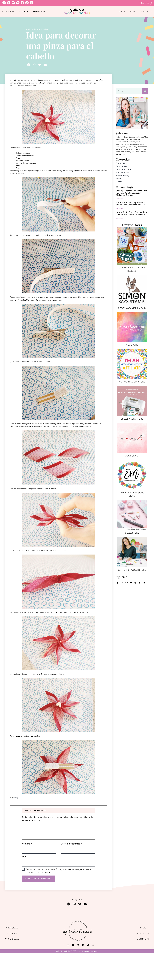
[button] (29, 64)
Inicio (143, 928)
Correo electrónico (71, 843)
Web (24, 856)
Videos (119, 182)
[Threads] (31, 2)
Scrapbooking (122, 176)
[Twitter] (17, 2)
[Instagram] (8, 2)
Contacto (146, 11)
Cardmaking (121, 163)
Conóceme (8, 11)
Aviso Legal (12, 939)
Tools (118, 179)
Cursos (23, 11)
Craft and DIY (122, 166)
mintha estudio (92, 951)
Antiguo (29, 29)
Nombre (27, 843)
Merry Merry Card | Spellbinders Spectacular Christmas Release (131, 204)
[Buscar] (145, 91)
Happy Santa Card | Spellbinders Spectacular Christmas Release (131, 213)
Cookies (12, 933)
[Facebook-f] (4, 2)
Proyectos (39, 11)
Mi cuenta (143, 933)
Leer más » (119, 199)
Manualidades (41, 29)
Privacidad (12, 928)
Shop (122, 11)
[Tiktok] (27, 2)
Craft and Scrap (123, 170)
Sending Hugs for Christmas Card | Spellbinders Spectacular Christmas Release (131, 193)
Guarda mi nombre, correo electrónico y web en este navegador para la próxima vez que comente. (58, 871)
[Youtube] (13, 2)
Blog (132, 11)
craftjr (16, 798)
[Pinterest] (22, 2)
